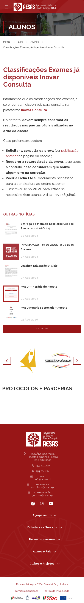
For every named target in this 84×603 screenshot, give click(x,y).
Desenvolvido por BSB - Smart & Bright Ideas (42, 584)
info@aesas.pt (42, 479)
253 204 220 (43, 465)
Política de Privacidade (56, 590)
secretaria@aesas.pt (42, 487)
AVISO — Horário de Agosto (39, 286)
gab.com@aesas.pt (43, 495)
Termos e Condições (26, 590)
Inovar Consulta (34, 110)
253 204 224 (43, 471)
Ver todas (42, 328)
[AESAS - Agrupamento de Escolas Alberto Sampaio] (35, 7)
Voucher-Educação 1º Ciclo (39, 265)
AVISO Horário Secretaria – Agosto (44, 307)
